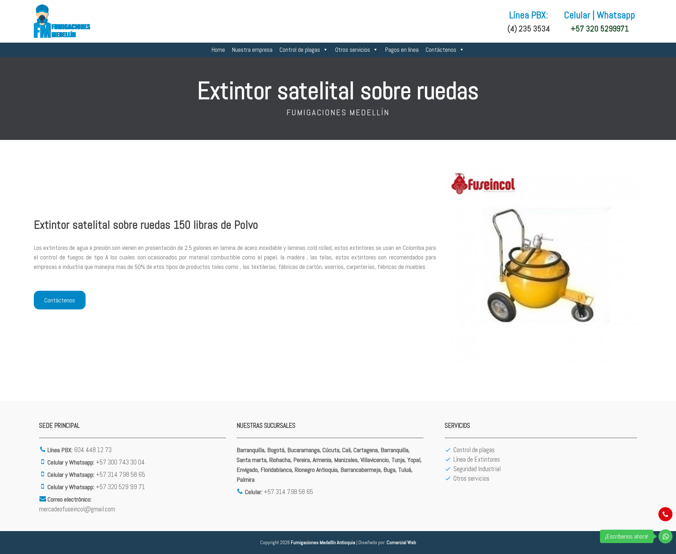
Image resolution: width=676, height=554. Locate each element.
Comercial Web (401, 542)
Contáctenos (441, 50)
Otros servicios (352, 50)
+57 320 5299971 (600, 28)
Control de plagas (300, 50)
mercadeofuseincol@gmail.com (77, 509)
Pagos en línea (402, 50)
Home (218, 50)
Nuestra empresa (252, 50)
